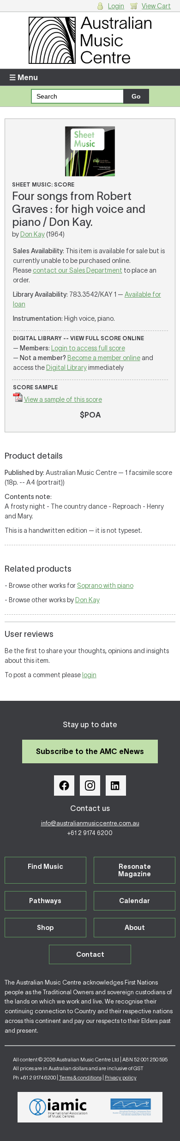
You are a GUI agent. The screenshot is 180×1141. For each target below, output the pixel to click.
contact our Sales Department (77, 270)
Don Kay (32, 234)
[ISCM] (130, 1107)
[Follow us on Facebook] (64, 785)
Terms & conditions (80, 1077)
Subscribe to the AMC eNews (90, 751)
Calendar (134, 900)
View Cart (156, 6)
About (135, 927)
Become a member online (103, 358)
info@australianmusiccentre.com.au (90, 823)
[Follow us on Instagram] (90, 785)
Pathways (45, 900)
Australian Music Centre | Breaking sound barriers (90, 40)
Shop (45, 927)
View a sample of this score (63, 399)
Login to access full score (88, 348)
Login (116, 6)
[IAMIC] (58, 1107)
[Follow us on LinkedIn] (116, 785)
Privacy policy (121, 1077)
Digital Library (66, 367)
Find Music (45, 866)
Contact (90, 954)
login (89, 675)
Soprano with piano (105, 585)
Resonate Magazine (134, 870)
